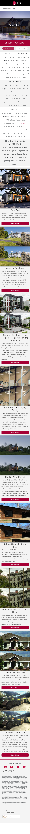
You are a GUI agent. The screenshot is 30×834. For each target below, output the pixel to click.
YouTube (11, 767)
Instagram (24, 767)
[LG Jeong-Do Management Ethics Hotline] (11, 816)
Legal (12, 812)
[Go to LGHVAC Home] (17, 3)
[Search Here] (28, 8)
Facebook (18, 767)
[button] (8, 48)
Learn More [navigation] (15, 223)
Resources (7, 796)
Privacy (8, 812)
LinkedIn (5, 767)
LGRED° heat (21, 123)
